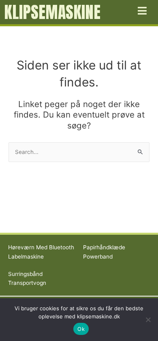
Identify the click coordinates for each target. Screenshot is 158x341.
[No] (148, 320)
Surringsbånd (25, 274)
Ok (81, 329)
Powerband (98, 256)
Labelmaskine (26, 256)
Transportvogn (27, 283)
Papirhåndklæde (104, 247)
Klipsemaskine (52, 12)
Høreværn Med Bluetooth (41, 247)
